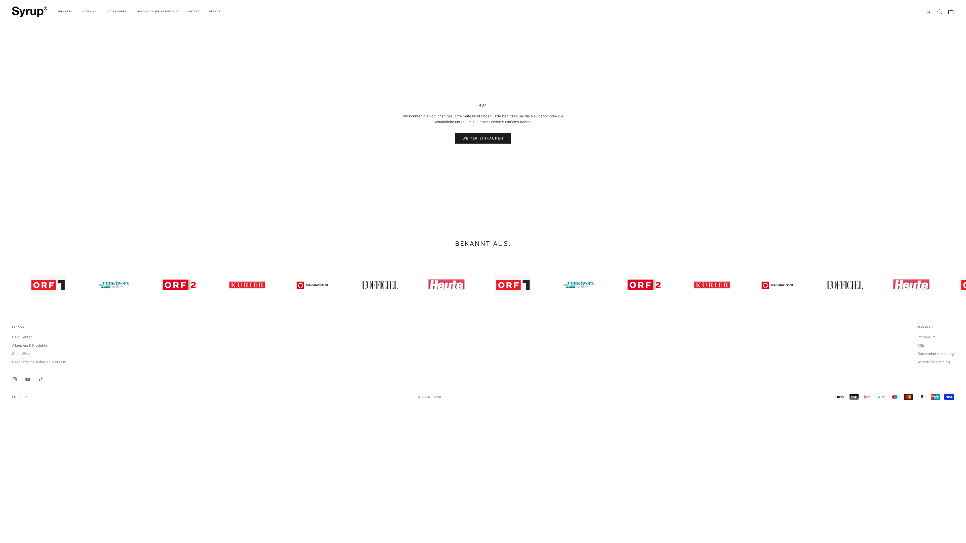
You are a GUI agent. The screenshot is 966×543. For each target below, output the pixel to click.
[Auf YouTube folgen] (27, 379)
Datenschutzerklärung (935, 353)
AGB (920, 345)
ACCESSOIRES (117, 11)
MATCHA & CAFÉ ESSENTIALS (157, 11)
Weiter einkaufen (483, 138)
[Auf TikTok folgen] (40, 379)
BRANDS (215, 11)
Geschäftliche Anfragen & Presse (39, 362)
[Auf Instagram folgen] (14, 379)
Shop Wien (21, 353)
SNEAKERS (64, 11)
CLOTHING (89, 11)
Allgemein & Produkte (29, 345)
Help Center (22, 337)
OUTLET (193, 11)
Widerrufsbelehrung (933, 362)
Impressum (926, 337)
